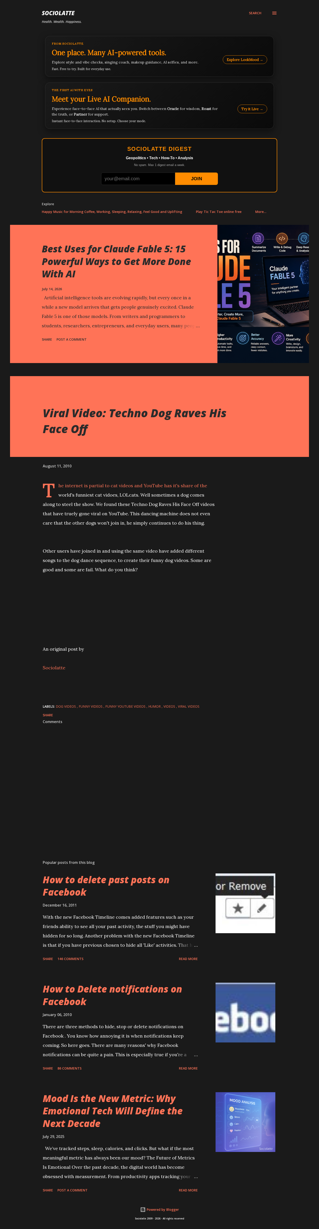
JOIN (196, 178)
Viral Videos (188, 706)
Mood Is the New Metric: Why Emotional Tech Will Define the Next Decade (113, 1111)
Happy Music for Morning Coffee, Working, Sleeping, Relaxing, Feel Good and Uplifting (112, 211)
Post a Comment (72, 339)
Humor (155, 706)
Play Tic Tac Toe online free (218, 211)
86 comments (69, 1068)
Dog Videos (66, 706)
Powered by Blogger (162, 1209)
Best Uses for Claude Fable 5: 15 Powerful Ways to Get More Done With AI (116, 261)
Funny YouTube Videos (125, 706)
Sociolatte (58, 13)
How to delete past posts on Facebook (106, 885)
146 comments (70, 959)
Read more (188, 959)
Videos (169, 706)
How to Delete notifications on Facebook (112, 995)
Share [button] (47, 339)
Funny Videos (91, 706)
